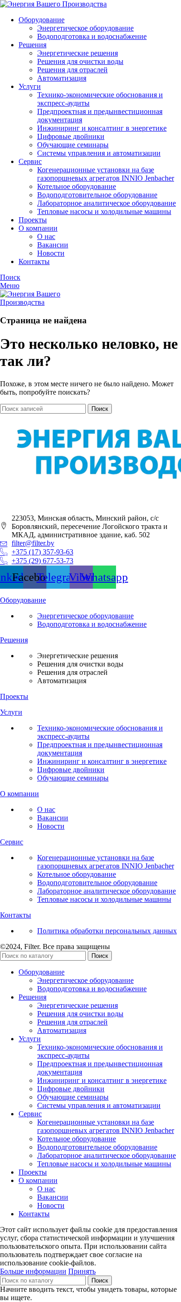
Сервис (11, 842)
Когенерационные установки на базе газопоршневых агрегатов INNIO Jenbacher (105, 174)
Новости (51, 253)
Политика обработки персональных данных (107, 931)
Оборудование (23, 600)
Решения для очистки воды (80, 61)
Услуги (11, 712)
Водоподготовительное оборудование (97, 195)
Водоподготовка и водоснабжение (92, 36)
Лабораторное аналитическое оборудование (106, 203)
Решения (14, 640)
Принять (82, 1271)
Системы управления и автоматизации (99, 153)
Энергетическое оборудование (85, 28)
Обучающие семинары (73, 145)
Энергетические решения (77, 53)
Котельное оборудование (76, 186)
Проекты (14, 696)
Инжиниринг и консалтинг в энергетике (102, 128)
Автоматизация (61, 78)
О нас (46, 236)
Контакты (15, 915)
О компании (19, 794)
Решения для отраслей (72, 70)
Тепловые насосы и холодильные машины (104, 211)
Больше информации (33, 1271)
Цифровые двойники (70, 136)
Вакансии (52, 245)
